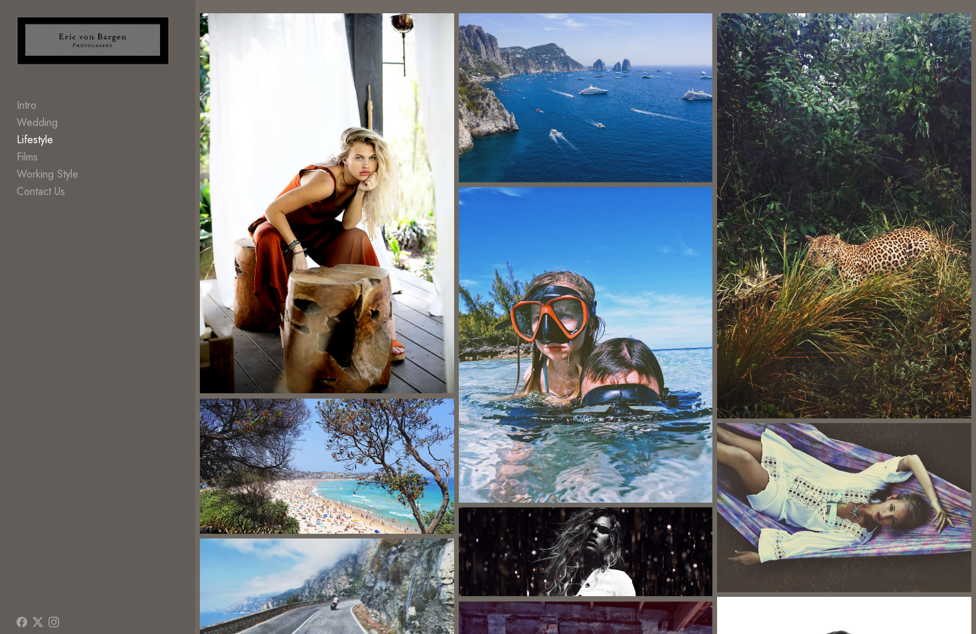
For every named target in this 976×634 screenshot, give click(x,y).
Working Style (47, 174)
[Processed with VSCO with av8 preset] (585, 345)
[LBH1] (844, 507)
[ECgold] (585, 551)
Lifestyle (35, 139)
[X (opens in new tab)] (38, 622)
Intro (27, 105)
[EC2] (326, 203)
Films (27, 156)
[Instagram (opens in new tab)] (53, 622)
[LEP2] (844, 215)
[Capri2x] (585, 97)
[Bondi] (326, 466)
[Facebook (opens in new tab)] (22, 622)
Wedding (37, 122)
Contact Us (41, 191)
